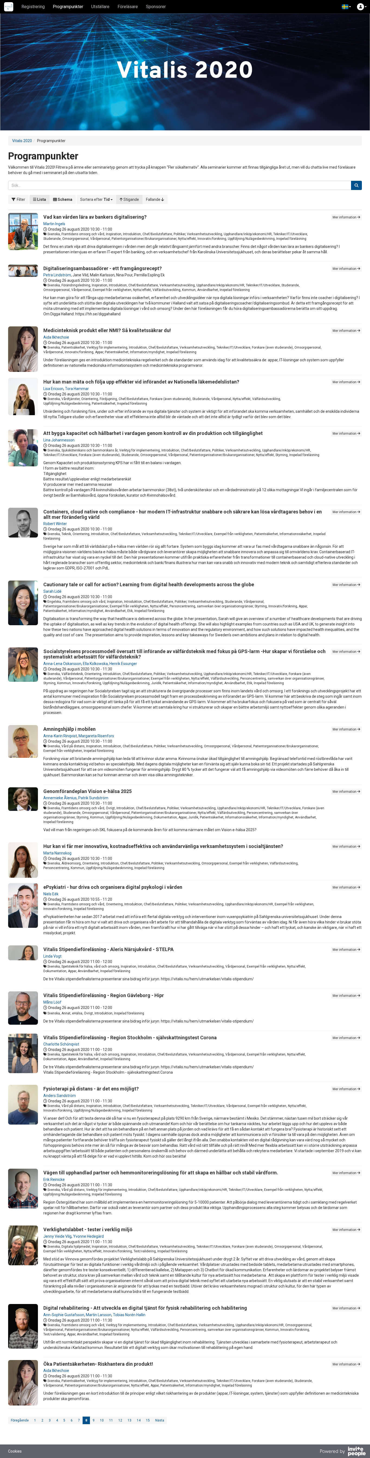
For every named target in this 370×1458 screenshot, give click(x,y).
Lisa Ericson (53, 388)
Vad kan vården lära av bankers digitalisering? (95, 217)
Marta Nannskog (57, 853)
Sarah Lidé (52, 591)
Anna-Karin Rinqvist (60, 736)
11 (111, 1420)
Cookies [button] (15, 1451)
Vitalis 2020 (22, 141)
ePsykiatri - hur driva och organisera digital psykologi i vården (112, 887)
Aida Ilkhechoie (56, 337)
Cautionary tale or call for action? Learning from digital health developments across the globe (148, 584)
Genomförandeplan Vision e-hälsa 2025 (87, 791)
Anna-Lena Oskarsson (62, 663)
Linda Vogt (52, 956)
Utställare (100, 6)
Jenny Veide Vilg (57, 1236)
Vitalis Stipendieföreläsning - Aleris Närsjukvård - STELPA (108, 949)
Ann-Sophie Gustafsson (63, 1315)
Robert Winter (55, 524)
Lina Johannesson (58, 440)
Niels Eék (51, 894)
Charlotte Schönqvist (61, 1044)
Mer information (345, 217)
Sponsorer (156, 6)
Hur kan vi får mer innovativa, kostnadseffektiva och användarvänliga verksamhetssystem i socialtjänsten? (163, 846)
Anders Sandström (59, 1095)
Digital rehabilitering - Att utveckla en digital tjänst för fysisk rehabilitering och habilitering (145, 1308)
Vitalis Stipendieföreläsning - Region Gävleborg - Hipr (103, 995)
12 (120, 1420)
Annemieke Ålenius (60, 798)
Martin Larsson (98, 1315)
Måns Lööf (52, 1002)
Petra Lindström (57, 275)
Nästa (159, 1420)
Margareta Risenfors (96, 736)
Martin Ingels (54, 224)
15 (148, 1420)
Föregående (20, 1420)
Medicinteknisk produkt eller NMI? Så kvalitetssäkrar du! (107, 330)
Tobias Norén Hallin (129, 1315)
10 (102, 1420)
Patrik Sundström (93, 798)
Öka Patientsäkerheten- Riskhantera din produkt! (98, 1364)
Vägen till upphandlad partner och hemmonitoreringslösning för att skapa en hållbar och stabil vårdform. (160, 1172)
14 (139, 1420)
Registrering (33, 6)
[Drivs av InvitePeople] (343, 1452)
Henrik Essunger (123, 663)
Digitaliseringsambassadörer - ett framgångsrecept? (102, 268)
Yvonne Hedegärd (88, 1236)
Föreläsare (128, 6)
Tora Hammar (77, 388)
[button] (346, 7)
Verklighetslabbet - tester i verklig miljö (87, 1229)
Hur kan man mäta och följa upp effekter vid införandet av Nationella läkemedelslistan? (141, 382)
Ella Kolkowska (95, 663)
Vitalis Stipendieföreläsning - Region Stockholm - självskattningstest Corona (130, 1037)
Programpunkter (68, 6)
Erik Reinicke (54, 1179)
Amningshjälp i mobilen (69, 729)
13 (129, 1420)
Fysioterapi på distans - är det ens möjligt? (91, 1089)
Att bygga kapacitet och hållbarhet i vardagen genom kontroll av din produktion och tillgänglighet (153, 433)
